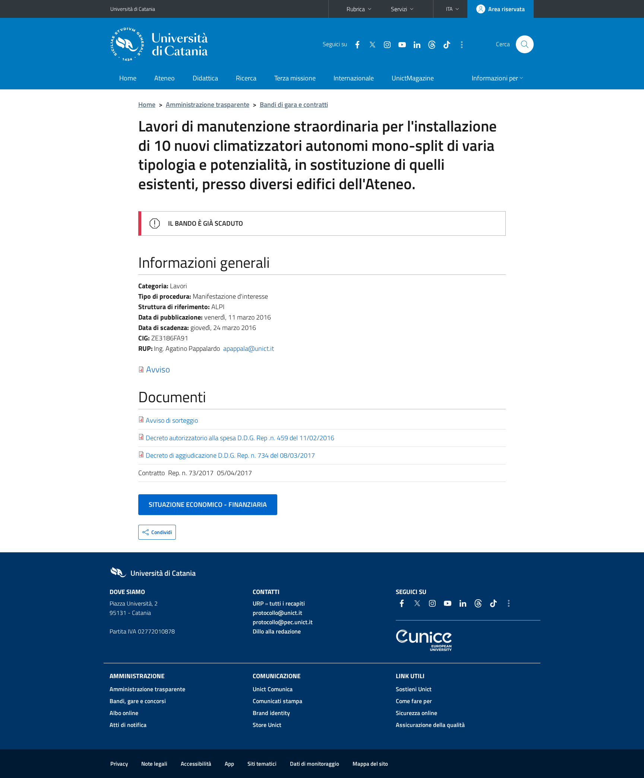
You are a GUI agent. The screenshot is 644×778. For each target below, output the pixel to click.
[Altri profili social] (458, 43)
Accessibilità (196, 763)
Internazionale (354, 78)
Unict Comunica (273, 689)
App (229, 763)
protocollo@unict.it (277, 612)
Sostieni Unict (414, 689)
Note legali (154, 763)
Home (127, 78)
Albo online (124, 712)
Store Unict (267, 724)
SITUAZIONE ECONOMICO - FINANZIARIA (208, 504)
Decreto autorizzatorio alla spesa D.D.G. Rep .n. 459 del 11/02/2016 (240, 438)
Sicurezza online (416, 712)
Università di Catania (132, 9)
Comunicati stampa (277, 700)
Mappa (370, 763)
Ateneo (164, 78)
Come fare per (414, 700)
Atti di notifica (128, 724)
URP (258, 603)
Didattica (205, 78)
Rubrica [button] (356, 8)
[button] (453, 9)
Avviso (158, 369)
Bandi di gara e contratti (294, 104)
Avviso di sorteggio (172, 420)
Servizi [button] (399, 8)
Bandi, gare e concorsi (138, 700)
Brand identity (271, 712)
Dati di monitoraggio (314, 763)
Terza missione (295, 78)
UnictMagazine (413, 78)
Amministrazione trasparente (207, 104)
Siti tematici (262, 763)
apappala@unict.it (248, 348)
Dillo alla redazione (277, 631)
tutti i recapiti (287, 603)
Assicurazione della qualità (430, 724)
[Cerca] (525, 44)
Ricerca (246, 78)
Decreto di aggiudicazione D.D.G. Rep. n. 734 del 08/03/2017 (230, 455)
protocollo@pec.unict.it (283, 621)
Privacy (119, 763)
